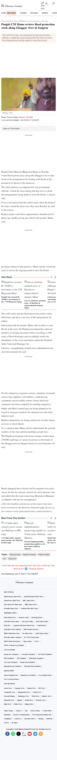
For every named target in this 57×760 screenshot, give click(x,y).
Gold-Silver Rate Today (11, 621)
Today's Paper (8, 711)
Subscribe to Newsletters (28, 675)
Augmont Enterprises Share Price (24, 625)
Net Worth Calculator (45, 654)
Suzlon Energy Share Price (12, 596)
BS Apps (14, 723)
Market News (31, 688)
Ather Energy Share (41, 633)
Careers (6, 723)
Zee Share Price (28, 633)
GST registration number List (41, 715)
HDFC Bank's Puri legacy (12, 641)
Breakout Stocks (37, 617)
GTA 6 (36, 641)
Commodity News (9, 692)
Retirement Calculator (36, 658)
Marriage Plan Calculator (32, 666)
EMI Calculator (9, 658)
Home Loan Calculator (27, 662)
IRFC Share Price (28, 600)
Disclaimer (7, 715)
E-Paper (23, 13)
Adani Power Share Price (12, 600)
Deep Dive (7, 625)
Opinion (45, 13)
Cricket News (37, 692)
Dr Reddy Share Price (11, 608)
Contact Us (17, 719)
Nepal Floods (41, 625)
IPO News (41, 688)
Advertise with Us (30, 719)
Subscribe (49, 719)
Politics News (18, 704)
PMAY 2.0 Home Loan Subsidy (14, 645)
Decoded (34, 13)
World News (35, 696)
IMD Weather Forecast (31, 629)
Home (3, 13)
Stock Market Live (10, 617)
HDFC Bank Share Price (12, 633)
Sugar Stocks (27, 641)
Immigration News (24, 692)
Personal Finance (9, 696)
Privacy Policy (35, 711)
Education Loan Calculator (12, 666)
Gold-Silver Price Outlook (12, 629)
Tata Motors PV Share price (13, 604)
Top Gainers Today (42, 621)
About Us (19, 711)
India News (11, 13)
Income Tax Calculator (11, 654)
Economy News (40, 700)
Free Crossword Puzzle (11, 679)
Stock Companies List (11, 675)
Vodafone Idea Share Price (29, 608)
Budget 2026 (29, 704)
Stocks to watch (24, 617)
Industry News (46, 696)
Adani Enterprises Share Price (33, 596)
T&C (26, 711)
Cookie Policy (47, 711)
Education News (9, 700)
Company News (19, 688)
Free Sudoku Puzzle (45, 675)
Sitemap (40, 719)
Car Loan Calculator (10, 662)
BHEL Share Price (31, 604)
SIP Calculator (21, 658)
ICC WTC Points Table (31, 637)
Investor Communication (21, 715)
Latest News (8, 688)
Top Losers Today (27, 621)
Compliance (8, 719)
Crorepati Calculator (28, 654)
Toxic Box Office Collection (12, 637)
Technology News (23, 696)
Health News (29, 700)
